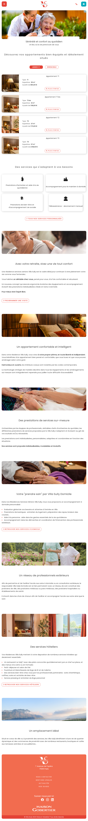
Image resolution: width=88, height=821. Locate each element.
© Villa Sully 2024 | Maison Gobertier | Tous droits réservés (44, 817)
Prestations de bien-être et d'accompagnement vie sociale (22, 206)
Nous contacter (44, 777)
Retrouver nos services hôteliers (21, 684)
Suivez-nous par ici (44, 796)
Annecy (36, 67)
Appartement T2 (52, 117)
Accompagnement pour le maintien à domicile (66, 186)
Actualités (44, 783)
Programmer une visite (16, 300)
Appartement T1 (52, 76)
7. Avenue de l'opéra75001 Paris (44, 767)
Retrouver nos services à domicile (22, 529)
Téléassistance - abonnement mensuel (66, 206)
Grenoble (52, 67)
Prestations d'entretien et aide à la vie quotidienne (22, 186)
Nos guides (44, 786)
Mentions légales (44, 780)
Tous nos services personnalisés (45, 219)
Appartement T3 (52, 138)
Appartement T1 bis (52, 97)
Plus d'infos (53, 89)
